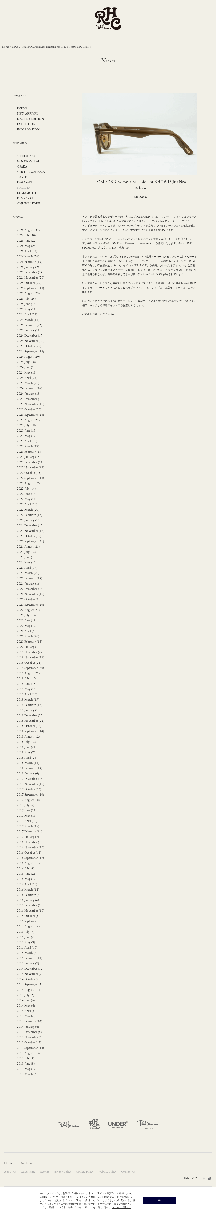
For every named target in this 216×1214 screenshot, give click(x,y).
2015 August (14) (28, 926)
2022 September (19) (30, 478)
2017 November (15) (30, 784)
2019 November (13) (30, 657)
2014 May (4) (26, 1005)
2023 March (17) (28, 446)
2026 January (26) (29, 267)
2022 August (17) (28, 483)
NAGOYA (23, 187)
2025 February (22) (29, 325)
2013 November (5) (30, 1037)
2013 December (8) (29, 1032)
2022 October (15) (29, 473)
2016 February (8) (28, 895)
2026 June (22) (26, 240)
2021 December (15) (30, 525)
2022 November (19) (30, 467)
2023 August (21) (28, 420)
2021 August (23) (28, 546)
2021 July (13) (26, 552)
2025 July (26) (26, 298)
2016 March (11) (28, 889)
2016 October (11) (29, 852)
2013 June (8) (26, 1063)
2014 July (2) (25, 995)
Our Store (10, 1163)
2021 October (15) (29, 536)
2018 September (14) (30, 731)
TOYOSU (23, 177)
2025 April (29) (27, 314)
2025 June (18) (26, 304)
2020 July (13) (26, 615)
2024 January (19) (29, 393)
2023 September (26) (30, 415)
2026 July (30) (26, 235)
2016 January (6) (28, 900)
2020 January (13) (29, 647)
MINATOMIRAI (28, 161)
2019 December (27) (30, 652)
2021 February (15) (29, 578)
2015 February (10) (29, 958)
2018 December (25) (30, 715)
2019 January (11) (29, 710)
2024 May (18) (27, 372)
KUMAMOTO (26, 193)
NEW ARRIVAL (27, 113)
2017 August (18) (28, 800)
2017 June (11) (26, 810)
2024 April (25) (27, 378)
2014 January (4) (28, 1027)
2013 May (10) (27, 1069)
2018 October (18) (29, 726)
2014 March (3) (27, 1016)
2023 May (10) (27, 436)
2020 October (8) (28, 599)
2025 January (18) (29, 330)
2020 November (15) (30, 594)
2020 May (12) (27, 626)
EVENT (22, 108)
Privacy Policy (63, 1171)
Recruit (45, 1171)
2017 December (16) (30, 779)
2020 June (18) (26, 620)
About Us (10, 1171)
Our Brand (27, 1163)
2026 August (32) (28, 230)
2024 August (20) (28, 357)
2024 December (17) (30, 335)
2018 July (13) (26, 742)
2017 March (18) (28, 826)
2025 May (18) (27, 309)
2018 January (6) (28, 773)
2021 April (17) (27, 568)
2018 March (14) (28, 763)
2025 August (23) (28, 293)
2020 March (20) (28, 636)
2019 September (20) (30, 668)
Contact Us (128, 1171)
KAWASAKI (24, 182)
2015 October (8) (28, 916)
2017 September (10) (30, 794)
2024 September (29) (30, 351)
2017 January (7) (28, 837)
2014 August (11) (28, 990)
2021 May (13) (27, 562)
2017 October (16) (29, 789)
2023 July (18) (26, 425)
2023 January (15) (29, 457)
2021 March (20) (28, 573)
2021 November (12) (30, 531)
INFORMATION (28, 129)
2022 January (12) (29, 520)
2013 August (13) (28, 1053)
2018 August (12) (28, 736)
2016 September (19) (30, 858)
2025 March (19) (28, 320)
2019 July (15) (26, 678)
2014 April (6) (26, 1011)
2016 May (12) (27, 879)
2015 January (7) (28, 963)
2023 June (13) (26, 430)
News (15, 47)
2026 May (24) (27, 246)
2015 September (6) (29, 921)
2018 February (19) (29, 768)
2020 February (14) (29, 641)
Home (5, 47)
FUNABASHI (25, 198)
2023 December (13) (30, 399)
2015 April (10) (27, 947)
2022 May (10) (27, 499)
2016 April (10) (27, 884)
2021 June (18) (26, 557)
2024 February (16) (29, 388)
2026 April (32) (27, 251)
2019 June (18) (26, 684)
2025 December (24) (30, 272)
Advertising (28, 1171)
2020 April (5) (26, 631)
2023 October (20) (29, 409)
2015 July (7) (25, 932)
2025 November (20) (30, 277)
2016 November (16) (30, 847)
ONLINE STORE (28, 203)
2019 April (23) (27, 694)
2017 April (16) (27, 821)
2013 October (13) (29, 1042)
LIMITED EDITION (30, 119)
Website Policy (107, 1171)
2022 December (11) (30, 462)
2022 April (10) (27, 504)
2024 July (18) (26, 362)
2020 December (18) (30, 589)
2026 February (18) (29, 262)
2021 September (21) (30, 541)
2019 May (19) (27, 689)
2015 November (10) (30, 910)
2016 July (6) (25, 868)
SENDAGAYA (26, 156)
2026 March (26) (28, 256)
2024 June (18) (26, 367)
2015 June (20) (26, 937)
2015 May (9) (26, 942)
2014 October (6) (28, 979)
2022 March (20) (28, 510)
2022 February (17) (29, 515)
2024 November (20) (30, 341)
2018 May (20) (27, 752)
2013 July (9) (25, 1058)
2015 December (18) (30, 905)
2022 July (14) (26, 488)
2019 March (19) (28, 699)
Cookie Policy (85, 1171)
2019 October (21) (29, 663)
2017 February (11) (29, 831)
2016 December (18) (30, 842)
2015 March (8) (27, 953)
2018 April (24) (27, 757)
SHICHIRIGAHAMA (31, 172)
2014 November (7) (30, 974)
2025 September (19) (30, 288)
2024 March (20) (28, 383)
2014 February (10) (29, 1021)
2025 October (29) (29, 283)
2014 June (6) (26, 1000)
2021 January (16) (29, 583)
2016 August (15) (28, 863)
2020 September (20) (30, 604)
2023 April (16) (27, 441)
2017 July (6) (25, 805)
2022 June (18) (26, 494)
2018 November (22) (30, 721)
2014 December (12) (30, 968)
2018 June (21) (26, 747)
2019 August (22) (28, 673)
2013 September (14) (30, 1048)
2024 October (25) (29, 346)
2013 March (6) (27, 1074)
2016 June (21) (26, 874)
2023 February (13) (29, 451)
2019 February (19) (29, 705)
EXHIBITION (26, 124)
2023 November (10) (30, 404)
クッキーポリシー (121, 1207)
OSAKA (22, 166)
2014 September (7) (29, 984)
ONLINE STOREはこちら (98, 314)
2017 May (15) (27, 815)
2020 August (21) (28, 610)
